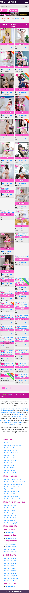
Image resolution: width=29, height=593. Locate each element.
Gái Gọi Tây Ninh (9, 520)
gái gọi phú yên (22, 418)
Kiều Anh (21, 44)
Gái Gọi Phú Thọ (10, 583)
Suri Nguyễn (22, 89)
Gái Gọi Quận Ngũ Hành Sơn (13, 484)
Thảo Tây (7, 248)
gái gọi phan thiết (14, 412)
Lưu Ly (7, 89)
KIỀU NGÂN (21, 203)
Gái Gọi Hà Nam (9, 568)
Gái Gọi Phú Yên (9, 468)
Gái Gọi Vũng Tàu (10, 505)
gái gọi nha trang (17, 416)
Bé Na (22, 112)
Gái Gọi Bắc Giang (10, 566)
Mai (7, 135)
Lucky (22, 135)
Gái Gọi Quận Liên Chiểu (12, 496)
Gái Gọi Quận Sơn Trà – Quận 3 (14, 482)
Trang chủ (7, 440)
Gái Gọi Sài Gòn (9, 443)
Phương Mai (7, 112)
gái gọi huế (18, 422)
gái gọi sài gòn (5, 409)
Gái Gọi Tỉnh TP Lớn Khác (14, 502)
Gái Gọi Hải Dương (10, 549)
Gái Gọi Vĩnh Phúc (10, 581)
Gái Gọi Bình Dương (10, 450)
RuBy (7, 44)
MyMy (21, 180)
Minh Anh (7, 367)
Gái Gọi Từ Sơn (11, 544)
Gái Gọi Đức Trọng (10, 460)
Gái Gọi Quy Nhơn (10, 465)
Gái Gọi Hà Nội (9, 529)
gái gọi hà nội (15, 424)
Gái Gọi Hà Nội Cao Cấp (13, 532)
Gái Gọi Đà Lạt (9, 455)
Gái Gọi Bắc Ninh (10, 541)
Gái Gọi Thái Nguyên (11, 578)
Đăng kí (4, 10)
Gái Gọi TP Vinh (11, 538)
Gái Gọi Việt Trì (11, 586)
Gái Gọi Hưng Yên (10, 571)
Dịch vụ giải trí (9, 555)
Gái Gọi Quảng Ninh (10, 576)
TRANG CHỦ (5, 395)
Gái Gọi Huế (8, 463)
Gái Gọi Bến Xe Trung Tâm (13, 499)
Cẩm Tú (7, 67)
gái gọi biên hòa (8, 410)
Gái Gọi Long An (9, 513)
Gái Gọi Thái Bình (10, 563)
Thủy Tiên (21, 67)
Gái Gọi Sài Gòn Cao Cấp (12, 445)
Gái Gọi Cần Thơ (9, 508)
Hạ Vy (7, 180)
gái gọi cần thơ (15, 409)
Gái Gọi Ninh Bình (10, 573)
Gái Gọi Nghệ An (10, 535)
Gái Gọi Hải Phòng (10, 558)
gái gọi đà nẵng (10, 422)
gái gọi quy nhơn (5, 420)
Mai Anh (7, 191)
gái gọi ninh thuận (19, 414)
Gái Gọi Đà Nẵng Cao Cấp (12, 479)
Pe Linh (21, 367)
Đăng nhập (14, 10)
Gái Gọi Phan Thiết (10, 518)
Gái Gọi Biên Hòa (9, 448)
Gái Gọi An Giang (10, 510)
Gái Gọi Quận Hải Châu (11, 491)
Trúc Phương (21, 158)
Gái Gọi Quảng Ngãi (10, 523)
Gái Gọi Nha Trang (10, 470)
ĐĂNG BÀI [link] (18, 18)
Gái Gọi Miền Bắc (10, 526)
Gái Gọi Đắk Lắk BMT (11, 453)
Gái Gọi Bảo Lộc (9, 458)
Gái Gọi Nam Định (10, 561)
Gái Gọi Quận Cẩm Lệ (11, 494)
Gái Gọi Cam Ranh (10, 473)
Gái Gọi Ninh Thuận (10, 515)
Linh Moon (21, 319)
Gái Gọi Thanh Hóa (10, 552)
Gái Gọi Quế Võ (11, 546)
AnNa (7, 158)
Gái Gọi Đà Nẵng (7, 47)
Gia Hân (7, 271)
